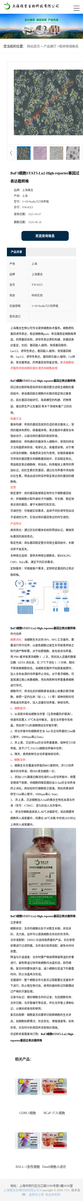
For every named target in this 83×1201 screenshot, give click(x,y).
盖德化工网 (36, 1194)
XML (67, 1190)
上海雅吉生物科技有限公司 (21, 1190)
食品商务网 (52, 1194)
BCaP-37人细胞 (54, 1113)
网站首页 (33, 46)
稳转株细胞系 (69, 46)
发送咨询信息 (45, 236)
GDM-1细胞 (27, 1113)
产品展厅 (50, 46)
